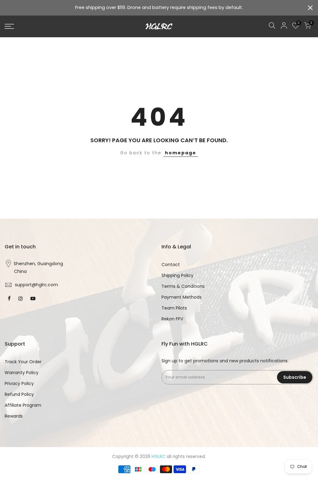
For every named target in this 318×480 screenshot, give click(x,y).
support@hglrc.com (36, 285)
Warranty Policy (22, 372)
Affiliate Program (23, 405)
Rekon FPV (172, 319)
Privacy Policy (19, 383)
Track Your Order (23, 362)
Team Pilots (174, 308)
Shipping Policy (177, 275)
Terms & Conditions (183, 286)
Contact (170, 264)
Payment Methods (181, 297)
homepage (180, 153)
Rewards (14, 416)
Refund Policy (19, 394)
